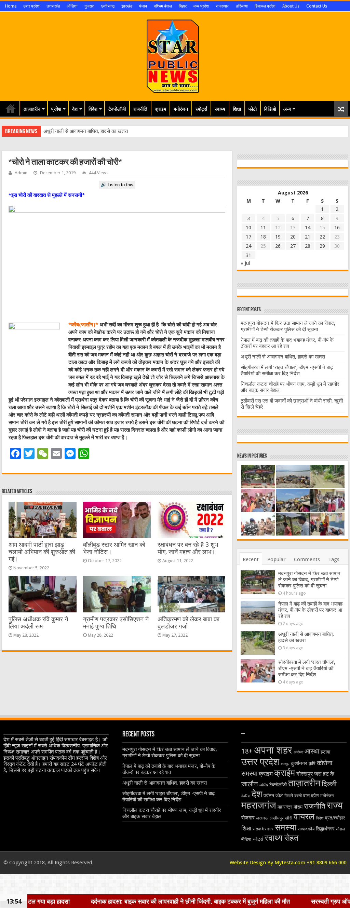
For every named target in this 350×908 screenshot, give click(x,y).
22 (322, 237)
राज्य (335, 805)
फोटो (252, 109)
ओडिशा (72, 6)
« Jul (245, 263)
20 (293, 237)
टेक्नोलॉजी (117, 109)
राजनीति (140, 109)
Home (10, 6)
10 (248, 228)
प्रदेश (56, 109)
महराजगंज (258, 805)
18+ (247, 751)
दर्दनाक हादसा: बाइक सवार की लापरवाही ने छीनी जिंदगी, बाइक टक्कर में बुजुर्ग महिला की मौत (126, 901)
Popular (276, 559)
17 (248, 237)
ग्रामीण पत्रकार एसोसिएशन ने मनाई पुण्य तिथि (116, 623)
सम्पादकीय (306, 828)
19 (278, 237)
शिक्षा (237, 109)
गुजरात (89, 6)
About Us (290, 6)
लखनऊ (262, 818)
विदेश (93, 109)
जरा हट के (324, 774)
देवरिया (245, 796)
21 (307, 237)
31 (248, 255)
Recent (251, 559)
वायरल (304, 816)
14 (307, 228)
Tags (333, 559)
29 (322, 246)
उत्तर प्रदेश (31, 6)
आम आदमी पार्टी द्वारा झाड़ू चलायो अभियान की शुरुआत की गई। (42, 552)
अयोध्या (298, 752)
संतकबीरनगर (263, 828)
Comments (307, 559)
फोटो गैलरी (284, 795)
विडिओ (270, 109)
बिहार (183, 6)
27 (293, 246)
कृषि (312, 763)
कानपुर (285, 764)
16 (337, 228)
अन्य (287, 109)
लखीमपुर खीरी (281, 818)
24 (248, 246)
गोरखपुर (304, 773)
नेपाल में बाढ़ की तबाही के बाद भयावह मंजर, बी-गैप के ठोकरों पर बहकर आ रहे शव (287, 343)
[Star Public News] (175, 55)
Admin (21, 172)
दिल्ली (329, 784)
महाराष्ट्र (285, 807)
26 (278, 246)
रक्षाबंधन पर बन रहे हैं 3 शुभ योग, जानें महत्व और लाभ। (188, 548)
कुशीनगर (299, 763)
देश (75, 109)
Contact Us (316, 6)
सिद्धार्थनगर (325, 828)
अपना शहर (273, 750)
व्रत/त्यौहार (335, 818)
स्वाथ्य (220, 109)
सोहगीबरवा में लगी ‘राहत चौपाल (71, 131)
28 (307, 246)
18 (263, 237)
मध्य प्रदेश (201, 6)
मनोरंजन (181, 109)
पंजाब (143, 6)
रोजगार (248, 818)
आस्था (312, 751)
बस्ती (298, 795)
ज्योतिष (263, 785)
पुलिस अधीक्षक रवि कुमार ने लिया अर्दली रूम (38, 623)
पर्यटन (269, 795)
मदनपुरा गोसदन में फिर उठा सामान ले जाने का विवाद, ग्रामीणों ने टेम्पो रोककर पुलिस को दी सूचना (288, 326)
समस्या (285, 827)
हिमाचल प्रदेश (265, 6)
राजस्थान (222, 6)
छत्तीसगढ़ (108, 6)
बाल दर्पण (311, 795)
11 (263, 228)
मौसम (298, 807)
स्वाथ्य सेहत (282, 838)
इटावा (325, 752)
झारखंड (126, 6)
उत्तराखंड (53, 6)
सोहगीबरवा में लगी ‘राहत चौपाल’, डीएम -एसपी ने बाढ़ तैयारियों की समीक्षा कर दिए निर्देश (287, 370)
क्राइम (160, 109)
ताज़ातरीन (32, 109)
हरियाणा (242, 6)
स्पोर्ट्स (201, 109)
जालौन (249, 784)
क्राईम (284, 773)
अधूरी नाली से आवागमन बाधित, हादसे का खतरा (283, 357)
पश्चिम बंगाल (163, 6)
